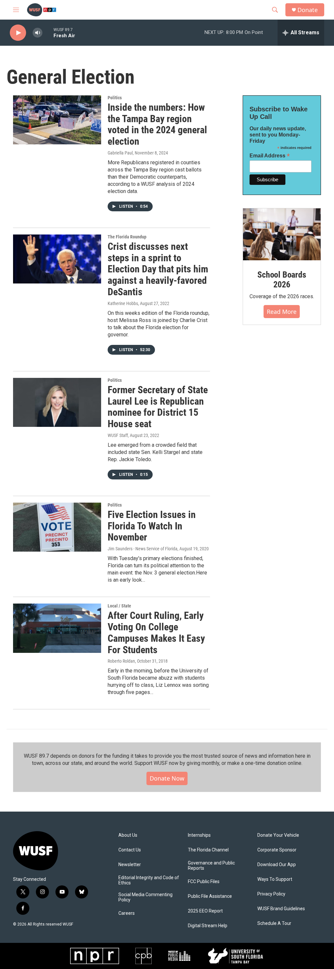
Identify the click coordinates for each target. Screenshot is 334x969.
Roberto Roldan (121, 661)
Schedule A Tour (274, 923)
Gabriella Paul (120, 152)
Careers (126, 913)
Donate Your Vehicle (278, 835)
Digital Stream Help (207, 925)
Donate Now (167, 778)
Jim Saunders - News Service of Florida (142, 548)
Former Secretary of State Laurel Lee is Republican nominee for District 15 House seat (158, 406)
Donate (307, 10)
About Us (127, 835)
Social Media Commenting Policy (145, 897)
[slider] (48, 32)
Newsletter (129, 864)
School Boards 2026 (281, 279)
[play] (18, 33)
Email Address (270, 155)
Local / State (119, 605)
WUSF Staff (118, 435)
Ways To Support (274, 879)
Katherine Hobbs (123, 303)
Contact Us (129, 850)
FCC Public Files (204, 881)
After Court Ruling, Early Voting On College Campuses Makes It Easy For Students (156, 632)
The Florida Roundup (127, 236)
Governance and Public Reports (211, 866)
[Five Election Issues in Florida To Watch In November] (57, 527)
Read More (281, 311)
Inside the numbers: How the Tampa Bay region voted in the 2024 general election (157, 124)
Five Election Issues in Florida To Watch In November (152, 526)
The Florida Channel (208, 850)
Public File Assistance (210, 896)
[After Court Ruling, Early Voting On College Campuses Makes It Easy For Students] (57, 628)
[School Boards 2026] (282, 234)
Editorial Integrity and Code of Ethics (148, 880)
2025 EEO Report (205, 911)
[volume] (37, 32)
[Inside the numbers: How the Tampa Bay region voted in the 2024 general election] (57, 119)
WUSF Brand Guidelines (281, 908)
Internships (199, 835)
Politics (115, 97)
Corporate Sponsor (276, 850)
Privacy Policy (271, 894)
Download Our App (276, 864)
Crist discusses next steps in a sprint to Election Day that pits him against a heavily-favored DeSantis (158, 269)
